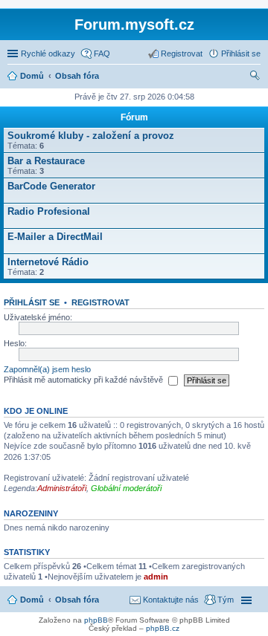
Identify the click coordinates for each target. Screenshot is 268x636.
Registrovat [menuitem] (181, 53)
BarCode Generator (51, 186)
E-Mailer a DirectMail (55, 236)
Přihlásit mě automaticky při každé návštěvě (84, 379)
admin (156, 576)
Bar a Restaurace (46, 160)
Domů (32, 599)
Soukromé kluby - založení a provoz (90, 135)
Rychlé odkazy (48, 53)
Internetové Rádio (48, 261)
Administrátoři (61, 488)
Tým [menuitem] (225, 599)
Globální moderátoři (126, 488)
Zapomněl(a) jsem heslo (47, 369)
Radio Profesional (48, 211)
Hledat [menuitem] (255, 77)
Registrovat (100, 302)
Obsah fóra (77, 599)
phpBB (96, 620)
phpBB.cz (162, 628)
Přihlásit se (32, 302)
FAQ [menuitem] (102, 53)
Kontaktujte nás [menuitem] (171, 599)
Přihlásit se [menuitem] (241, 53)
